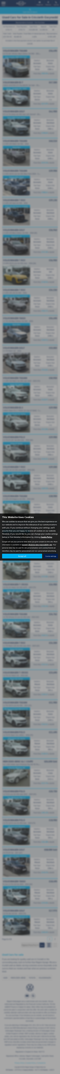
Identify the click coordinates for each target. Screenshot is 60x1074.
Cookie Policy (46, 537)
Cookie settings (50, 556)
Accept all (22, 556)
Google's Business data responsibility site (37, 545)
